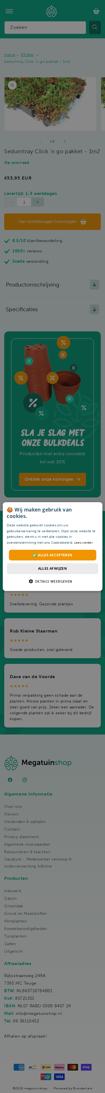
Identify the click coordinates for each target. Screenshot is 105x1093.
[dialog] (52, 546)
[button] (52, 581)
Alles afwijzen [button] (52, 568)
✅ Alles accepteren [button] (52, 555)
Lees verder (83, 543)
